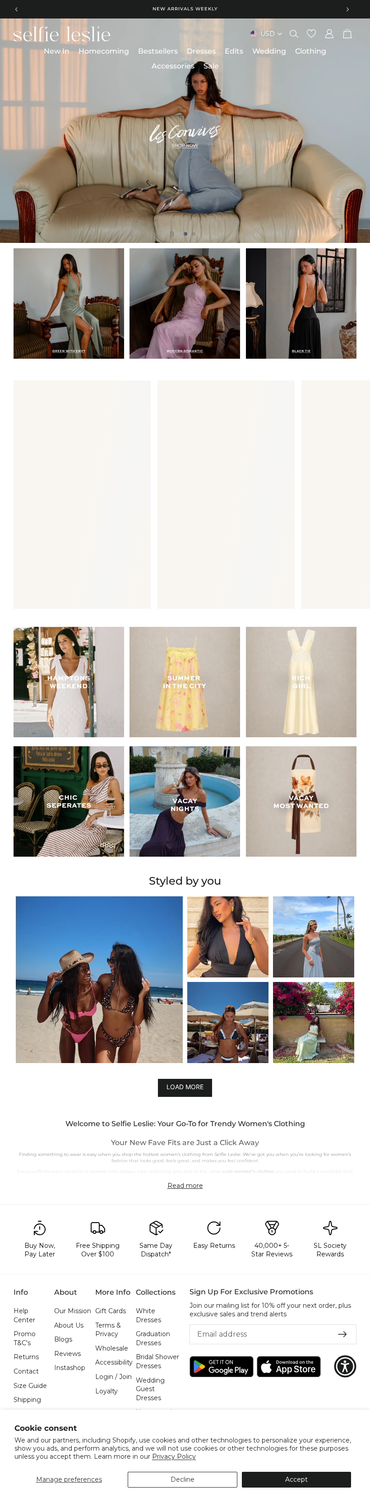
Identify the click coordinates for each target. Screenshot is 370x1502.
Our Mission (72, 1311)
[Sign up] (342, 1334)
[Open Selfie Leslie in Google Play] (222, 1366)
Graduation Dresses (153, 1338)
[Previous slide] (17, 9)
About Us (68, 1325)
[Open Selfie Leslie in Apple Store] (289, 1366)
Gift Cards (110, 1311)
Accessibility (114, 1363)
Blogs (63, 1340)
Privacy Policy (174, 1456)
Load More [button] (185, 1087)
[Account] (329, 34)
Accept (296, 1479)
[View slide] (185, 130)
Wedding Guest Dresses (150, 1389)
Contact (26, 1371)
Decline (182, 1479)
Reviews (67, 1354)
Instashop (69, 1368)
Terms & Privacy (108, 1329)
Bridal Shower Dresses (157, 1361)
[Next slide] (347, 9)
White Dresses (148, 1315)
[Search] (294, 34)
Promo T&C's (25, 1338)
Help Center (24, 1315)
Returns (26, 1357)
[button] (99, 979)
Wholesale (111, 1348)
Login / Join (113, 1377)
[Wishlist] (311, 34)
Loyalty (106, 1391)
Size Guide (30, 1386)
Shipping (27, 1400)
